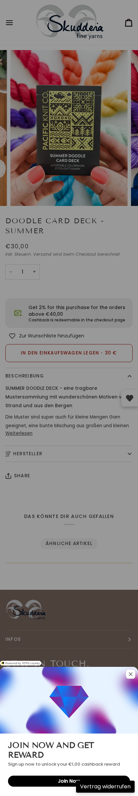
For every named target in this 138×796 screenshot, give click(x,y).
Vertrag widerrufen (105, 786)
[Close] (130, 674)
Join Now (69, 781)
